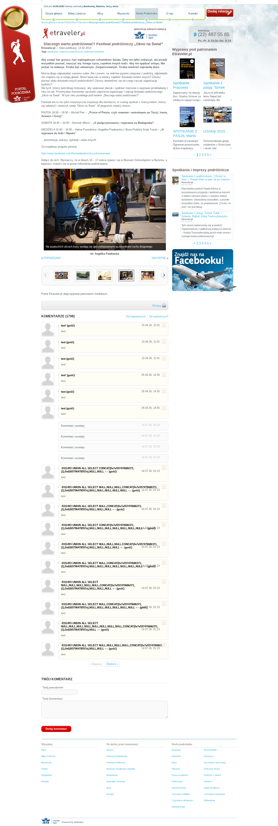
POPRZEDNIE (52, 258)
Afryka (109, 750)
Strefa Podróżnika (146, 13)
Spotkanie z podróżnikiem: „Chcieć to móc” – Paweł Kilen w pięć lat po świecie (206, 178)
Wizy (100, 13)
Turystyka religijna (181, 794)
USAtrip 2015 (214, 131)
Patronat (82, 22)
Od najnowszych (136, 316)
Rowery (208, 781)
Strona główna (53, 13)
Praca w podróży (180, 775)
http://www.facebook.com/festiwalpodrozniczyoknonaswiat (75, 153)
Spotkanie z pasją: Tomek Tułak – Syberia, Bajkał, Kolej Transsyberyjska (204, 214)
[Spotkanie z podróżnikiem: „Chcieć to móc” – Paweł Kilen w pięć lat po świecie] (175, 179)
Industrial (176, 756)
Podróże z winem (212, 775)
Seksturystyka (179, 788)
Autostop (176, 750)
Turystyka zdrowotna (182, 800)
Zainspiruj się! (178, 806)
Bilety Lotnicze (77, 13)
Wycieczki (123, 13)
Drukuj (156, 305)
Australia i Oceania (115, 781)
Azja (108, 788)
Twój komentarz (52, 698)
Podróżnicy (177, 781)
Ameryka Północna (115, 762)
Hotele (44, 769)
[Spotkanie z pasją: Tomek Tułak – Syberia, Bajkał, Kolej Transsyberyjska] (175, 214)
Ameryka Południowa (116, 756)
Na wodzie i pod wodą (214, 762)
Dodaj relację (218, 11)
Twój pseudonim (52, 687)
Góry (174, 762)
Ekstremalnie (210, 750)
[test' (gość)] (47, 329)
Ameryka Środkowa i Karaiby (120, 769)
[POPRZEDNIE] (46, 275)
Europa (110, 794)
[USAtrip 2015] (217, 117)
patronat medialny (94, 51)
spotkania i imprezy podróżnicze (65, 51)
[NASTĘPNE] (164, 275)
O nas (169, 13)
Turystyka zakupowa (214, 794)
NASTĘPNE (159, 258)
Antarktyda (111, 775)
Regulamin (46, 775)
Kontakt (193, 13)
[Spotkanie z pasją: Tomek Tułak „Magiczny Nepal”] (217, 69)
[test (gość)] (47, 346)
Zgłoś (164, 325)
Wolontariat (209, 800)
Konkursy (208, 756)
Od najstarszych (158, 316)
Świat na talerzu (212, 788)
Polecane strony (212, 769)
